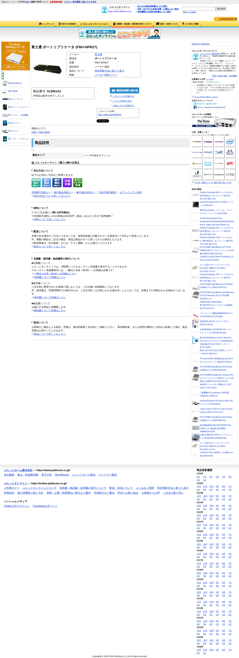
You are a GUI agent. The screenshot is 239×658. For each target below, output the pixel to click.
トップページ (46, 24)
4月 (223, 477)
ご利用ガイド (67, 24)
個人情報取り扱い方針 (30, 492)
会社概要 (233, 76)
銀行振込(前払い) (85, 192)
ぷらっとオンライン (15, 483)
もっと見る (209, 79)
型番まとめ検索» (189, 12)
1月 (204, 480)
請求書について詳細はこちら (50, 297)
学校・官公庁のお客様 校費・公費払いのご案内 (158, 9)
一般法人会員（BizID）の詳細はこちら (55, 273)
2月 (198, 480)
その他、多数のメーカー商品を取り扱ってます (213, 182)
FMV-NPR (44, 132)
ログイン (68, 2)
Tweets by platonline (201, 44)
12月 (199, 486)
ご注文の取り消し (173, 492)
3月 (230, 477)
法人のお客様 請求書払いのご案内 (152, 6)
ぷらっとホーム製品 (83, 474)
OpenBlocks (62, 474)
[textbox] (199, 8)
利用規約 (9, 492)
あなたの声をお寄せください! (206, 97)
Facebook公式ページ (45, 506)
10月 (211, 486)
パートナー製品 (108, 474)
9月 (217, 486)
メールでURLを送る (122, 101)
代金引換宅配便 (107, 192)
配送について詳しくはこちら (50, 246)
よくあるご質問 (191, 24)
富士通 (98, 54)
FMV (34, 132)
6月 (210, 477)
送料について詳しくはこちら (50, 219)
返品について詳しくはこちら (50, 334)
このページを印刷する (123, 96)
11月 (205, 486)
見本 (27, 2)
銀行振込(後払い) (63, 192)
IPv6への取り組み (220, 76)
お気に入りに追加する (123, 105)
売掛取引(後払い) (41, 192)
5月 (217, 477)
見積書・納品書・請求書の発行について (132, 24)
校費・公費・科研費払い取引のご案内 (68, 492)
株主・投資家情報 (27, 474)
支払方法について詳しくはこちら (52, 196)
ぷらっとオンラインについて (95, 24)
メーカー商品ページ (106, 75)
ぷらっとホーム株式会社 (209, 54)
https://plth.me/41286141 (109, 114)
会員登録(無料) (56, 2)
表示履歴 (76, 2)
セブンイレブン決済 (131, 192)
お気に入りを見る (88, 2)
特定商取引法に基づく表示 (109, 71)
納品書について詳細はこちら (50, 310)
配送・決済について (167, 24)
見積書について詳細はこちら (50, 277)
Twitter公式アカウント (17, 506)
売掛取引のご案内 (104, 492)
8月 (198, 477)
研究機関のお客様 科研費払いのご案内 (154, 12)
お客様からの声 (151, 492)
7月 (204, 477)
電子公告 (46, 474)
